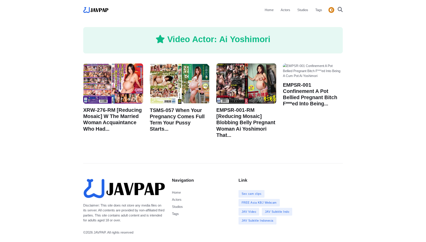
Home (269, 10)
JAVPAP (100, 232)
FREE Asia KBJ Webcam (259, 202)
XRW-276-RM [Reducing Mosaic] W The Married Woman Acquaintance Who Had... (112, 119)
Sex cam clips (252, 193)
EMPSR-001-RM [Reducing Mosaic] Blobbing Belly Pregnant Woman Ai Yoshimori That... (245, 122)
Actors (285, 10)
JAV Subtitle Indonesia (257, 220)
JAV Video (249, 211)
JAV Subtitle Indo (277, 211)
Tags (318, 10)
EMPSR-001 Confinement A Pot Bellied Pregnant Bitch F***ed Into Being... (310, 94)
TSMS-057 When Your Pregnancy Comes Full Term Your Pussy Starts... (177, 120)
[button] (339, 10)
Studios (302, 10)
